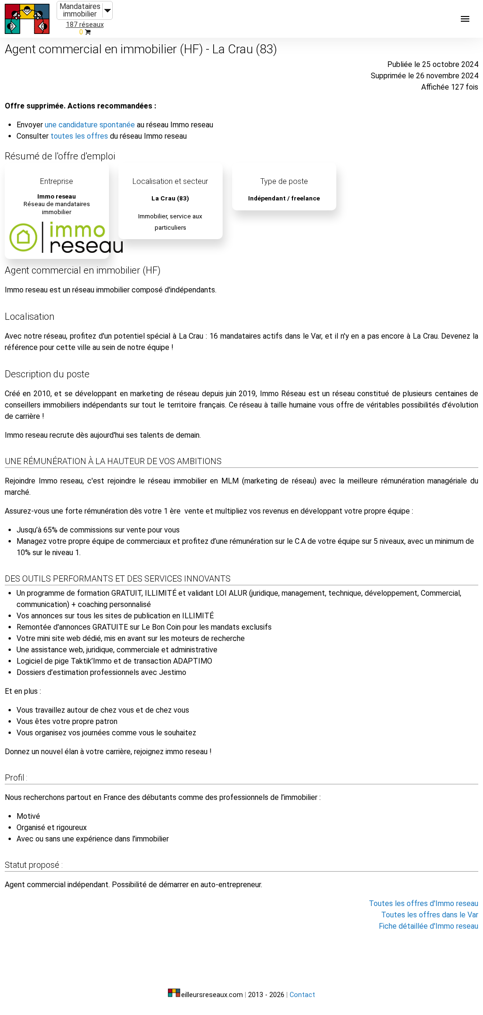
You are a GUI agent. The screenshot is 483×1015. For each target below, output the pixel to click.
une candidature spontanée (90, 124)
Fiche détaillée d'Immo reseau (428, 926)
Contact (302, 995)
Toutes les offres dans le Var (429, 914)
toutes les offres (79, 136)
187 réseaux (85, 25)
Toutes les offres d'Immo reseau (423, 903)
